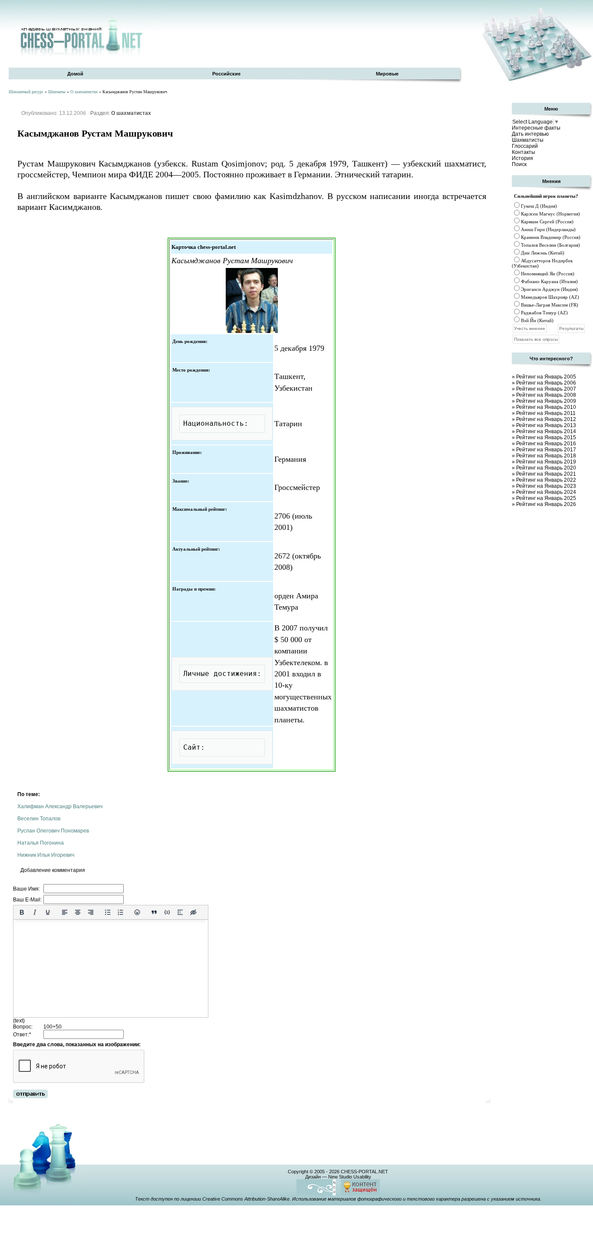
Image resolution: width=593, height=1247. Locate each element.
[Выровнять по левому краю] (64, 912)
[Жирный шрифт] (21, 912)
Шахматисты (528, 140)
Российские (226, 73)
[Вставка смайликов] (137, 912)
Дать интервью (530, 134)
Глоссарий (525, 146)
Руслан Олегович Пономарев (53, 831)
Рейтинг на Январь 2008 (546, 395)
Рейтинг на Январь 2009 (546, 401)
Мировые (387, 73)
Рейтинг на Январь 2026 (546, 504)
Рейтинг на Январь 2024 (546, 492)
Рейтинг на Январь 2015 (546, 437)
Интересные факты (536, 128)
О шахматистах (84, 91)
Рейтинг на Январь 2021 (546, 474)
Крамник (530, 237)
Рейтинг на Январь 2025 (546, 498)
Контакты (523, 152)
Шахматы (57, 91)
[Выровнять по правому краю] (90, 912)
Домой (75, 73)
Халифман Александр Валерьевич (59, 806)
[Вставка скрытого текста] (193, 912)
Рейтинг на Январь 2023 (546, 486)
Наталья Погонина (40, 843)
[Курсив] (34, 912)
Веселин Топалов (38, 819)
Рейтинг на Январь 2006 (546, 383)
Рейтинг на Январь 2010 (546, 407)
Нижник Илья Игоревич (45, 855)
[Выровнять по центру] (77, 912)
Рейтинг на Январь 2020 (546, 468)
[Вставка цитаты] (154, 912)
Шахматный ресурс (26, 91)
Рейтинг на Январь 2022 (546, 480)
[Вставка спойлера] (180, 912)
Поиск (519, 164)
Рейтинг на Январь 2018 (546, 456)
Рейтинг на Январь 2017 (546, 450)
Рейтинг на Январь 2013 (546, 425)
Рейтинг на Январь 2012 (546, 419)
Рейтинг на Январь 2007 (546, 389)
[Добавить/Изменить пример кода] (167, 912)
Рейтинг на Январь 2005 (546, 377)
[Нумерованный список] (120, 912)
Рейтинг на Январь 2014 (546, 431)
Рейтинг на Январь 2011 (546, 413)
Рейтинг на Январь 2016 (546, 444)
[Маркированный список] (107, 912)
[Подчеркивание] (47, 912)
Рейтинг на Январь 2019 (546, 462)
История (522, 158)
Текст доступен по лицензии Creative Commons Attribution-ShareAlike (212, 1198)
